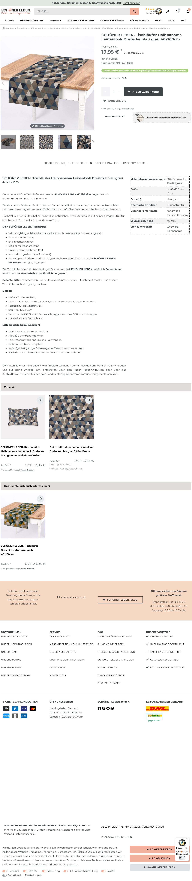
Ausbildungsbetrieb (164, 659)
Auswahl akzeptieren (160, 867)
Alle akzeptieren (159, 849)
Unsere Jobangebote (16, 675)
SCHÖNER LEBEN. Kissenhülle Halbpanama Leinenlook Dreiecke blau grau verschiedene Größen (22, 451)
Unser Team (9, 652)
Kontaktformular (73, 597)
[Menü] (187, 839)
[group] (23, 417)
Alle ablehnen (159, 858)
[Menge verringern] (119, 91)
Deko (158, 20)
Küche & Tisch (139, 20)
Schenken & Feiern (80, 20)
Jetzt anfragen (131, 2)
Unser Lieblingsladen (16, 644)
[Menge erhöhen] (114, 91)
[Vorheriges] (3, 83)
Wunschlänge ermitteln (115, 636)
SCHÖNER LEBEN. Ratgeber (116, 659)
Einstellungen (33, 875)
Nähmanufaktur (32, 20)
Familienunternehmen (166, 652)
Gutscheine (58, 667)
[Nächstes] (91, 83)
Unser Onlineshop (14, 636)
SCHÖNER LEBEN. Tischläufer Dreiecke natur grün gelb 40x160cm (19, 550)
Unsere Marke (11, 659)
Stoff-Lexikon (107, 667)
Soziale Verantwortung (167, 667)
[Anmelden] (168, 11)
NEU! (184, 20)
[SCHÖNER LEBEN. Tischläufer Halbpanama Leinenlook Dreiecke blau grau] (8, 142)
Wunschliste (117, 101)
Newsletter (58, 675)
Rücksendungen (109, 683)
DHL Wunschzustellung (83, 871)
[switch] (182, 857)
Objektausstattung (63, 652)
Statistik (33, 871)
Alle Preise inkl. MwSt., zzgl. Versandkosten (132, 826)
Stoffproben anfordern (67, 659)
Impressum (71, 864)
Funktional (14, 875)
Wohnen (55, 20)
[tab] (55, 163)
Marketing (53, 871)
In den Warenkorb (145, 92)
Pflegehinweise (107, 163)
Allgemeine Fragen (111, 644)
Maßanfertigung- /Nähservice (71, 644)
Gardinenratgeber (111, 675)
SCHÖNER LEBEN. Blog (122, 600)
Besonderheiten (80, 163)
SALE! (171, 20)
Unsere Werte (11, 667)
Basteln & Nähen (112, 20)
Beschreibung (55, 163)
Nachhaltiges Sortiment (167, 644)
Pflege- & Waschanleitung (116, 652)
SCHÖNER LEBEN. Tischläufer (65, 28)
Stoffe (9, 20)
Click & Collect (60, 636)
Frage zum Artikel (134, 163)
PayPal (111, 871)
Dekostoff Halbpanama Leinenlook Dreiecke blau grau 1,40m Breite (71, 449)
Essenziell (14, 871)
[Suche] (134, 11)
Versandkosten (127, 109)
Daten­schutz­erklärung (32, 864)
